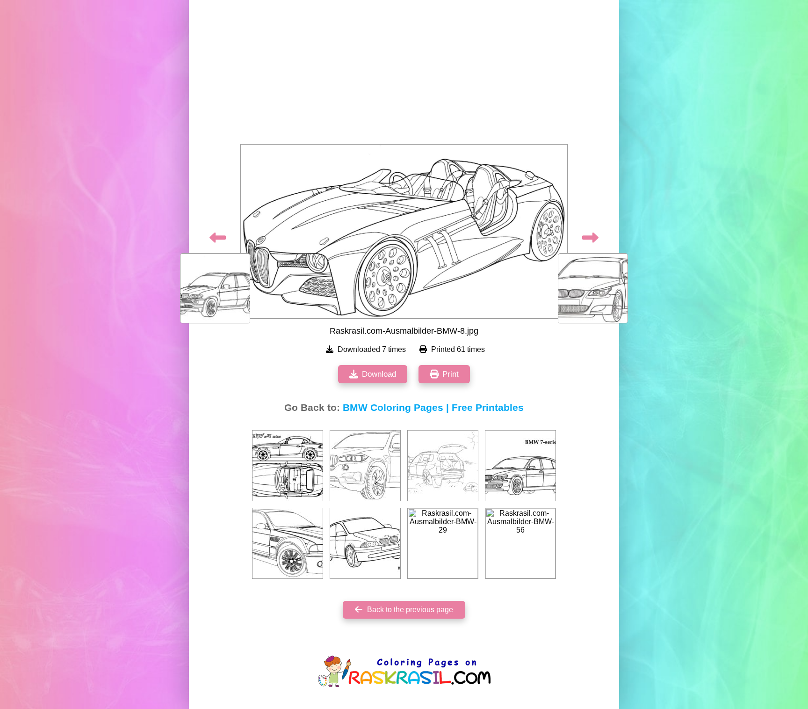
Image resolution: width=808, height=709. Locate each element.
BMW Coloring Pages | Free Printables (433, 407)
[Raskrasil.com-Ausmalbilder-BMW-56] (520, 543)
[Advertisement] (404, 74)
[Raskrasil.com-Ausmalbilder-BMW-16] (287, 543)
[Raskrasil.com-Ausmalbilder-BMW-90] (287, 465)
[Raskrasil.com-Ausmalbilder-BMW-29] (442, 543)
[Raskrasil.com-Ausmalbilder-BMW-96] (365, 543)
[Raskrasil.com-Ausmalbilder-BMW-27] (520, 465)
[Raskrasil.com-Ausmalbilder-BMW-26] (365, 465)
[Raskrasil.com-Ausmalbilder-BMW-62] (442, 465)
